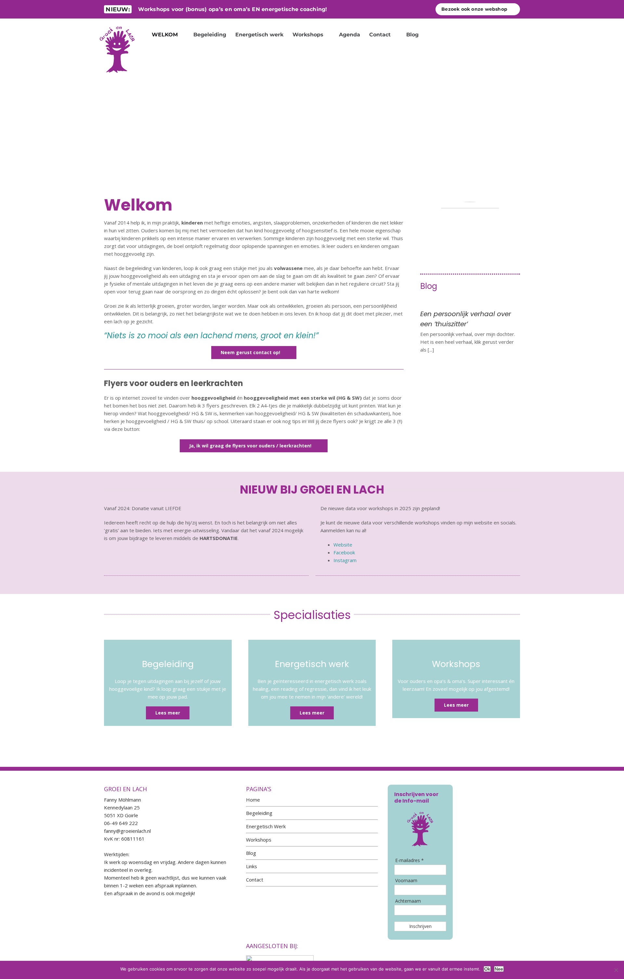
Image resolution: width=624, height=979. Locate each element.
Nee (499, 969)
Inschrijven (420, 926)
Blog (251, 853)
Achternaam (408, 901)
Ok (487, 969)
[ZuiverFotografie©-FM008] (470, 204)
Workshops (258, 839)
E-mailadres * (409, 860)
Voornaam (406, 880)
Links (251, 866)
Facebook (344, 552)
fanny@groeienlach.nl (127, 831)
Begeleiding (259, 813)
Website (342, 544)
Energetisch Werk (266, 826)
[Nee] (616, 970)
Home (253, 799)
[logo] (117, 24)
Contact (254, 879)
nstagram (346, 560)
